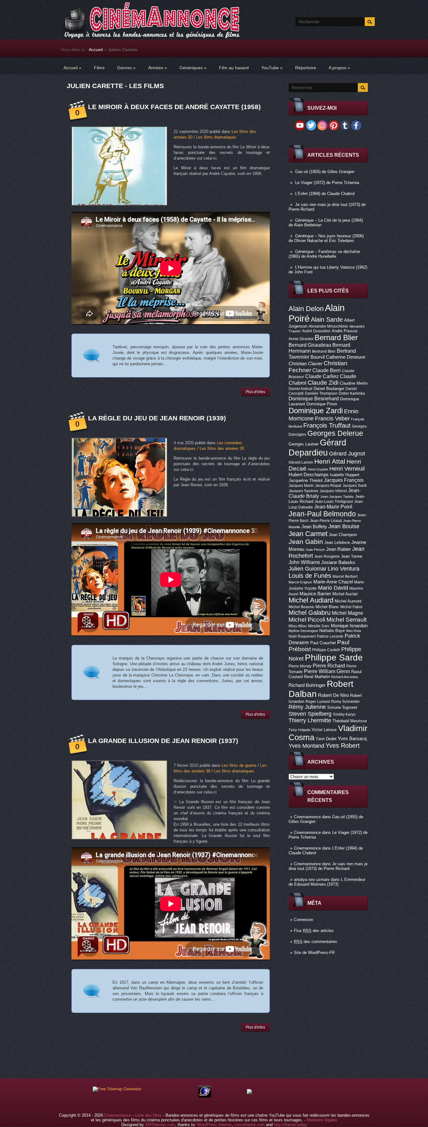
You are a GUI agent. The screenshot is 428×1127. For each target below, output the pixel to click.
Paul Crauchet (323, 642)
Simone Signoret (342, 707)
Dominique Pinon (321, 404)
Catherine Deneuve (345, 357)
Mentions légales (322, 1120)
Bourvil (318, 357)
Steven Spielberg (310, 713)
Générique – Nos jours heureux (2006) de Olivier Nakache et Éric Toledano (326, 238)
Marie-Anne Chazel (333, 581)
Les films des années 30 (222, 448)
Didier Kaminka (352, 393)
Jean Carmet (308, 534)
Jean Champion (343, 534)
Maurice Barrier (315, 593)
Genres (126, 67)
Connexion (303, 919)
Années (157, 67)
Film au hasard (234, 67)
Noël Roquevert (302, 636)
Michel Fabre (351, 607)
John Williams (304, 562)
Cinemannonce (307, 816)
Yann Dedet (326, 738)
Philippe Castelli (326, 650)
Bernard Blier (336, 337)
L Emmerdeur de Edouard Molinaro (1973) (327, 882)
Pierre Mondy (300, 666)
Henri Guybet (318, 469)
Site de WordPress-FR (314, 952)
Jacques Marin (301, 485)
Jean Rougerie (327, 556)
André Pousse (345, 331)
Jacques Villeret (333, 491)
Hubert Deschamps (309, 474)
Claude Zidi (323, 382)
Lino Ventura (343, 568)
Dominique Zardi (316, 410)
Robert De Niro (333, 695)
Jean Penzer (315, 549)
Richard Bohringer (307, 685)
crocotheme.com (249, 1124)
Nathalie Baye (332, 630)
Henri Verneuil (347, 469)
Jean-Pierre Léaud (326, 521)
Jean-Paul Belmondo (322, 514)
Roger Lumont (317, 701)
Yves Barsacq (352, 738)
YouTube (272, 67)
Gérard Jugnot (347, 453)
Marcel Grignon (300, 582)
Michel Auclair (345, 594)
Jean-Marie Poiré (333, 506)
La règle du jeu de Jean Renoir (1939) (157, 418)
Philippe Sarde (334, 657)
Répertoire (305, 67)
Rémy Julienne (307, 707)
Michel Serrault (346, 619)
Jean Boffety (314, 526)
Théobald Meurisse (349, 721)
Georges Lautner (304, 444)
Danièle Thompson (321, 393)
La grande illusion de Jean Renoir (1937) (163, 740)
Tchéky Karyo (344, 714)
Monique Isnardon (349, 625)
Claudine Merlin (354, 383)
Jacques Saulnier (303, 491)
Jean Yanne (351, 556)
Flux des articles (314, 930)
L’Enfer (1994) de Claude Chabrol (325, 193)
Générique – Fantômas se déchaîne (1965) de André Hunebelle (324, 254)
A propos (339, 67)
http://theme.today (290, 1124)
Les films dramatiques (216, 137)
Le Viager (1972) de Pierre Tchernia (327, 182)
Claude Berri (326, 370)
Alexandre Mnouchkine (328, 326)
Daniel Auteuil (300, 389)
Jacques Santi (354, 485)
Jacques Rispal (328, 485)
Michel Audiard (311, 600)
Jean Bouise (343, 526)
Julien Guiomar (307, 569)
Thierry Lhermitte (310, 720)
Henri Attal (329, 461)
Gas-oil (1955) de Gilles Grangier (324, 171)
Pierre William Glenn (327, 671)
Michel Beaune (301, 607)
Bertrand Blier (324, 351)
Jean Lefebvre (337, 542)
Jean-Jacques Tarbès (337, 496)
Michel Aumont (348, 601)
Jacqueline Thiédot (306, 480)
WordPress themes (214, 1124)
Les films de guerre (239, 765)
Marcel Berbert (345, 576)
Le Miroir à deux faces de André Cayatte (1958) (174, 106)
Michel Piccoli (307, 619)
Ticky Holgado (300, 730)
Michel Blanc (327, 606)
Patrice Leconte (330, 636)
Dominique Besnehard (314, 398)
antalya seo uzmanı (312, 879)
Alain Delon (306, 309)
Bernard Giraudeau (310, 345)
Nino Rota (353, 631)
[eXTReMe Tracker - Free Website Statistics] (204, 1096)
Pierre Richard (329, 665)
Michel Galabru (310, 612)
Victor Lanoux (324, 729)
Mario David (333, 587)
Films (99, 67)
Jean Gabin (306, 541)
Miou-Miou (298, 626)
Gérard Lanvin (301, 462)
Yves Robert (343, 745)
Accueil (96, 49)
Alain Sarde (327, 319)
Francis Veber (332, 418)
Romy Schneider (345, 701)
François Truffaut (327, 425)
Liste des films (148, 1115)
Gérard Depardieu (317, 447)
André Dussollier (316, 331)
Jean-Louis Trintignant (334, 501)
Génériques (193, 67)
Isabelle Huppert (344, 474)
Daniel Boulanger (329, 388)
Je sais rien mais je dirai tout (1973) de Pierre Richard (328, 866)
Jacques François (343, 480)
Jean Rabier (338, 549)
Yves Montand (306, 745)
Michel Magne (347, 613)
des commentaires (315, 941)
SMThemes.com (160, 1124)
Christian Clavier (305, 363)
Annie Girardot (301, 339)
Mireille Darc (319, 626)
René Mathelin (317, 676)
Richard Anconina (344, 677)
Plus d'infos (255, 392)
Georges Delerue (335, 433)
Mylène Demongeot (303, 631)
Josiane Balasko (338, 562)
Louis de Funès (310, 575)
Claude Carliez (322, 376)
